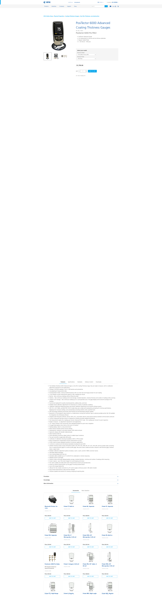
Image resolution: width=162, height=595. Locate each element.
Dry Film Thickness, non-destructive (89, 16)
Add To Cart (92, 71)
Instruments (77, 2)
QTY (77, 71)
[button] (114, 6)
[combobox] (97, 6)
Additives (70, 2)
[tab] (48, 56)
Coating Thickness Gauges (72, 16)
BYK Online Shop (48, 16)
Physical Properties (59, 16)
